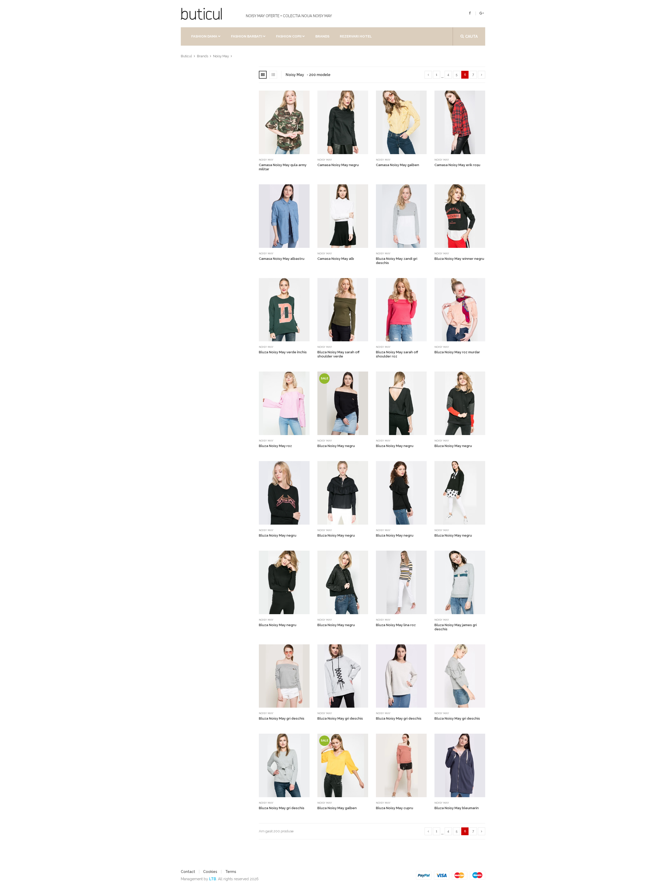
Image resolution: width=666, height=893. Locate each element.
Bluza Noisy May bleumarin (456, 808)
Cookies (210, 871)
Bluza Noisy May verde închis (283, 352)
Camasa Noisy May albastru (281, 259)
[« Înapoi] (428, 75)
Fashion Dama (204, 36)
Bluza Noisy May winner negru (459, 259)
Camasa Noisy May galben (397, 165)
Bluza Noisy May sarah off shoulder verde (338, 354)
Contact (188, 871)
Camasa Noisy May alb (335, 259)
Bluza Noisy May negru (336, 446)
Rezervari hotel (356, 36)
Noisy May (266, 159)
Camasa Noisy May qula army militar (282, 167)
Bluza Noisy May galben (337, 808)
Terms (230, 871)
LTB (212, 879)
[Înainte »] (481, 75)
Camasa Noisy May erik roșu (457, 165)
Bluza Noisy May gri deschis (281, 718)
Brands (322, 36)
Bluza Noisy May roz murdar (457, 352)
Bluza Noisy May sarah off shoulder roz (397, 354)
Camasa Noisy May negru (338, 165)
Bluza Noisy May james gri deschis (455, 627)
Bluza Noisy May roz (275, 446)
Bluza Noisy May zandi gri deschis (396, 261)
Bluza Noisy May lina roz (396, 625)
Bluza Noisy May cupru (394, 808)
